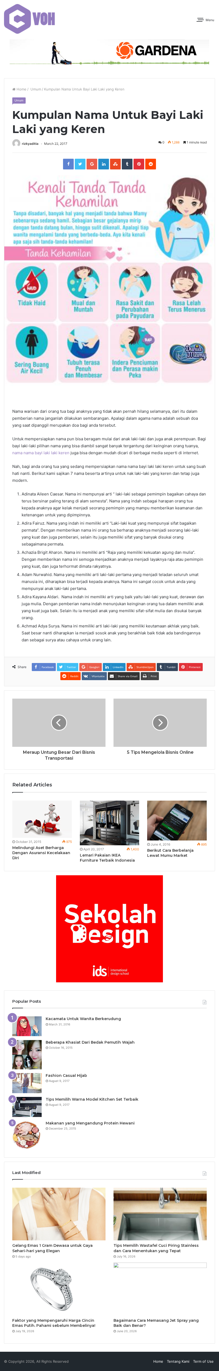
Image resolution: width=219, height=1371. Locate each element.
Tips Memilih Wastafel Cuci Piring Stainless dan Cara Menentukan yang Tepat (156, 1248)
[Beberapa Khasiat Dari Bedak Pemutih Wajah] (27, 1054)
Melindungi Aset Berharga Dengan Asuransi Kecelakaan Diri (41, 852)
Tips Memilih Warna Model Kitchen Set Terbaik (92, 1099)
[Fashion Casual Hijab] (27, 1083)
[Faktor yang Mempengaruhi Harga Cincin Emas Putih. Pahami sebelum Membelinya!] (58, 1289)
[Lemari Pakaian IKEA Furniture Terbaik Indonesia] (109, 823)
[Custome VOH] (29, 19)
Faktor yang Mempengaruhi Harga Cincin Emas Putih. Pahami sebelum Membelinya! (53, 1323)
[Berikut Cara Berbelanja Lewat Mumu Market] (177, 820)
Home (20, 89)
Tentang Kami (178, 1361)
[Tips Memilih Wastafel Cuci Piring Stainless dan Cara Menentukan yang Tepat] (160, 1214)
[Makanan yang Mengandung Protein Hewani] (27, 1135)
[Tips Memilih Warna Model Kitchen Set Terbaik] (27, 1107)
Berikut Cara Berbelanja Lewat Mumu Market (170, 853)
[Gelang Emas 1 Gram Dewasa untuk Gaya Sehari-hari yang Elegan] (58, 1214)
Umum (35, 89)
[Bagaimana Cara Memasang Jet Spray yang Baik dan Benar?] (160, 1289)
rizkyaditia (30, 144)
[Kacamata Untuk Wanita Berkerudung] (27, 1026)
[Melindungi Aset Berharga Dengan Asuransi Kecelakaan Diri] (42, 819)
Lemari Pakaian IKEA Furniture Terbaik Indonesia (107, 858)
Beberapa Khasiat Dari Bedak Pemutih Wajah (90, 1042)
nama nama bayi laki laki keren (40, 452)
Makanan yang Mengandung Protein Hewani (90, 1123)
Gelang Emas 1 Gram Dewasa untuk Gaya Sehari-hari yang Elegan (52, 1248)
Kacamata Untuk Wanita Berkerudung (83, 1018)
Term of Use (203, 1361)
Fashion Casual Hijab (66, 1075)
